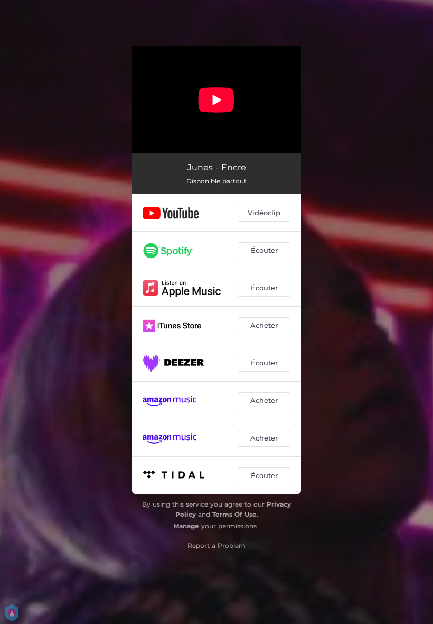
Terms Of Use (234, 514)
